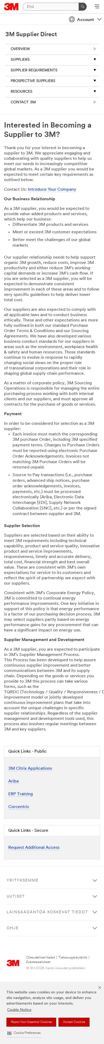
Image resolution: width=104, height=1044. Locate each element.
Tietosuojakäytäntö (72, 957)
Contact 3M (23, 102)
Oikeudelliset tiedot (40, 957)
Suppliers (20, 60)
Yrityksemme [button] (23, 881)
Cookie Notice (19, 1010)
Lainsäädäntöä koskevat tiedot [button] (47, 912)
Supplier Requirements (34, 70)
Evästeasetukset (38, 962)
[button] (24, 1033)
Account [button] (85, 20)
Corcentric (18, 807)
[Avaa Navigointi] (97, 7)
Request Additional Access (33, 848)
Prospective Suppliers (33, 81)
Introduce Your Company (52, 189)
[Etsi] (83, 7)
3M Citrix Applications (30, 768)
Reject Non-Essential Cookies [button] (31, 1022)
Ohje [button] (13, 928)
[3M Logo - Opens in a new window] (11, 7)
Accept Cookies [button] (74, 1022)
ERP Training (20, 794)
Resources (21, 92)
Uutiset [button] (16, 897)
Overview (20, 49)
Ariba (13, 781)
